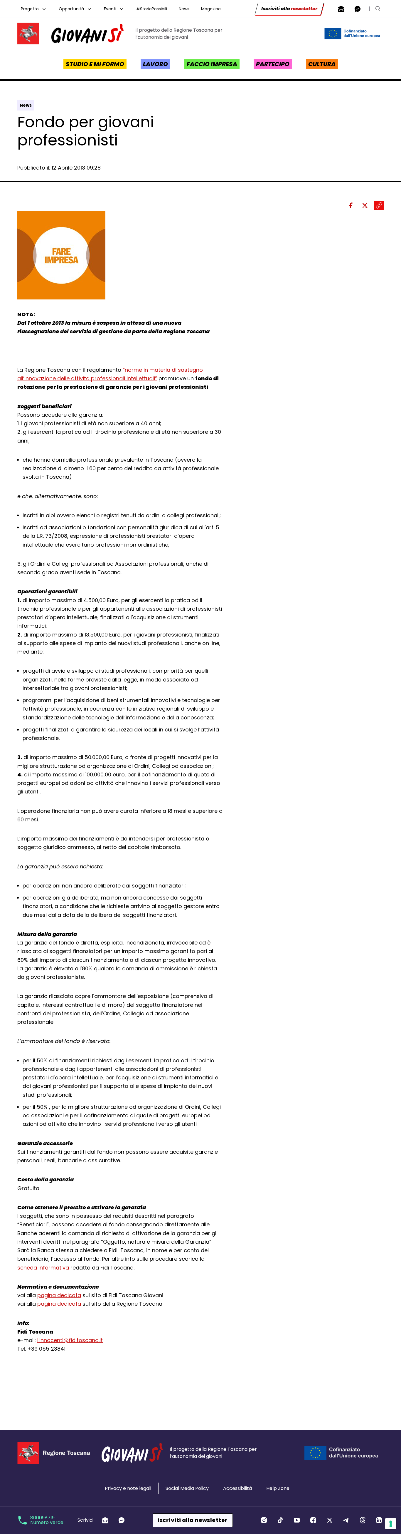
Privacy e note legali (128, 1488)
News (184, 9)
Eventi (110, 9)
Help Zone (277, 1488)
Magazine (211, 9)
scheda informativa (43, 1267)
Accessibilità (237, 1488)
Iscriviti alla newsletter (193, 1520)
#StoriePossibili (151, 9)
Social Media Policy (187, 1488)
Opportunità (71, 9)
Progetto (30, 9)
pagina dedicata (59, 1295)
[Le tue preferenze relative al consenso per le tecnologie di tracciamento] (390, 1523)
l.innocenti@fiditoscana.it (70, 1340)
